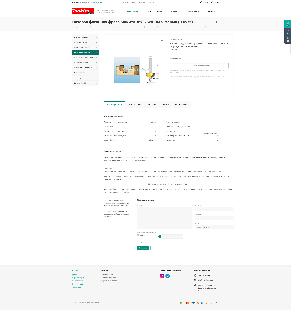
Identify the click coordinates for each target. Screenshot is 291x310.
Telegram (167, 276)
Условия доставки (108, 277)
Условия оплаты (108, 274)
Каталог (76, 270)
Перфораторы (78, 277)
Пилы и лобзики (79, 284)
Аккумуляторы (78, 287)
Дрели (74, 274)
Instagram (162, 276)
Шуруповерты (78, 281)
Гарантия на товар (109, 281)
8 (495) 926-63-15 (205, 275)
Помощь (105, 270)
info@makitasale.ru (205, 280)
